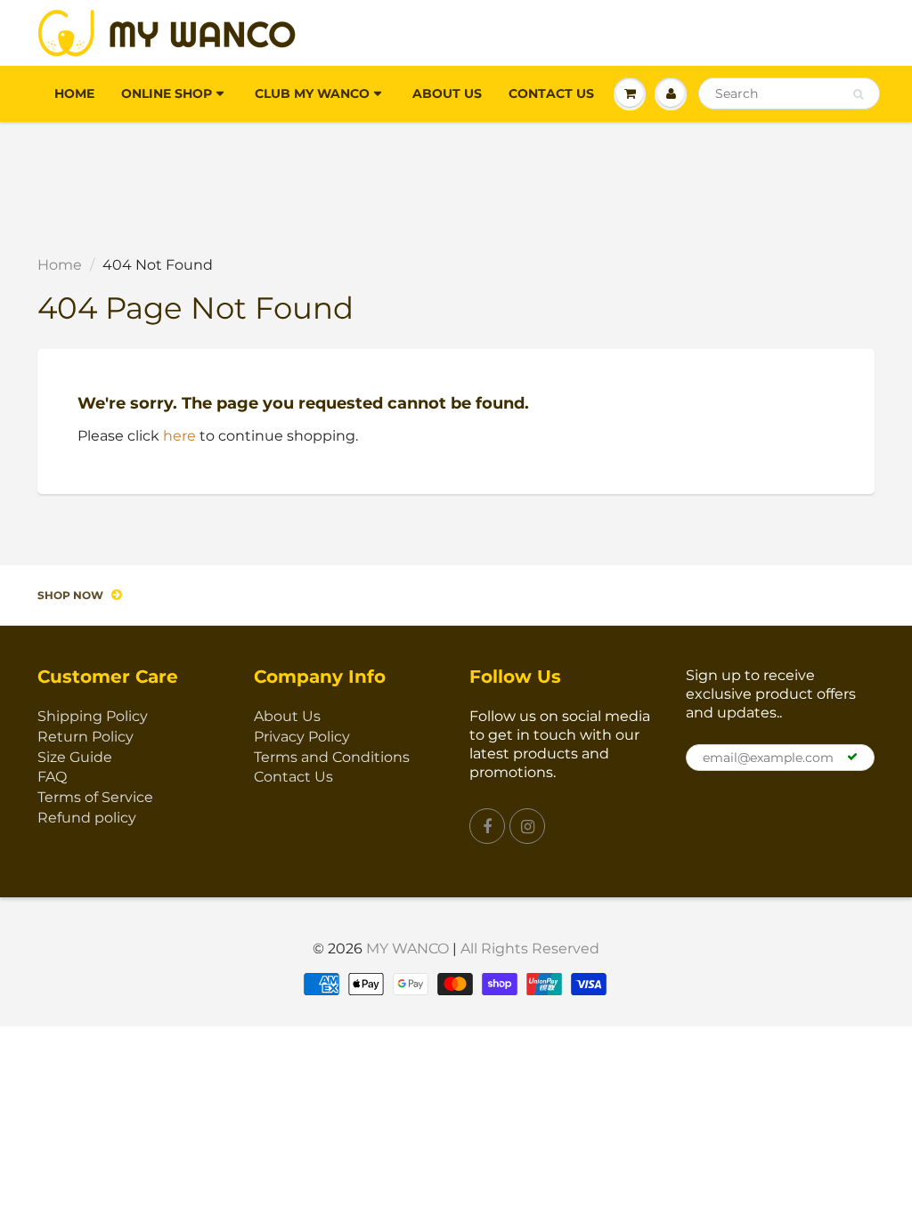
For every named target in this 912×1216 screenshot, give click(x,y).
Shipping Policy (92, 716)
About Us (447, 93)
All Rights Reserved (529, 948)
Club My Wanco (312, 93)
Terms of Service (95, 797)
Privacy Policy (302, 736)
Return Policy (85, 736)
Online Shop (166, 93)
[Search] (858, 94)
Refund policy (86, 817)
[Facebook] (487, 826)
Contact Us (551, 93)
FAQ (52, 776)
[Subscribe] (852, 756)
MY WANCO (407, 948)
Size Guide (74, 757)
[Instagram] (527, 826)
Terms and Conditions (332, 757)
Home (74, 93)
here (179, 435)
